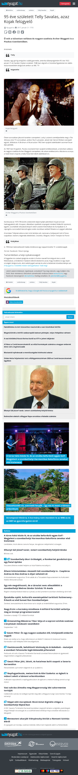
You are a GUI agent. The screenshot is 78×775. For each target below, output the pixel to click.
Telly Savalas (42, 10)
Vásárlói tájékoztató (59, 757)
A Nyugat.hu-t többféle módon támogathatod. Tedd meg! (25, 266)
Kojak (52, 10)
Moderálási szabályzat (19, 757)
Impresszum (22, 754)
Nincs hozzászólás (16, 302)
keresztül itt (58, 273)
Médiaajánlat (45, 760)
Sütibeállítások (20, 760)
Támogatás (65, 4)
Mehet (70, 317)
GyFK (11, 760)
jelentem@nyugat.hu (59, 276)
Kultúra (10, 10)
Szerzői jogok (55, 754)
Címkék (10, 282)
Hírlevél (66, 760)
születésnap (21, 10)
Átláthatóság (33, 760)
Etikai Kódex (43, 754)
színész (31, 10)
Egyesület (33, 754)
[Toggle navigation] (74, 3)
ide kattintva (29, 276)
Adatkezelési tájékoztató (39, 757)
